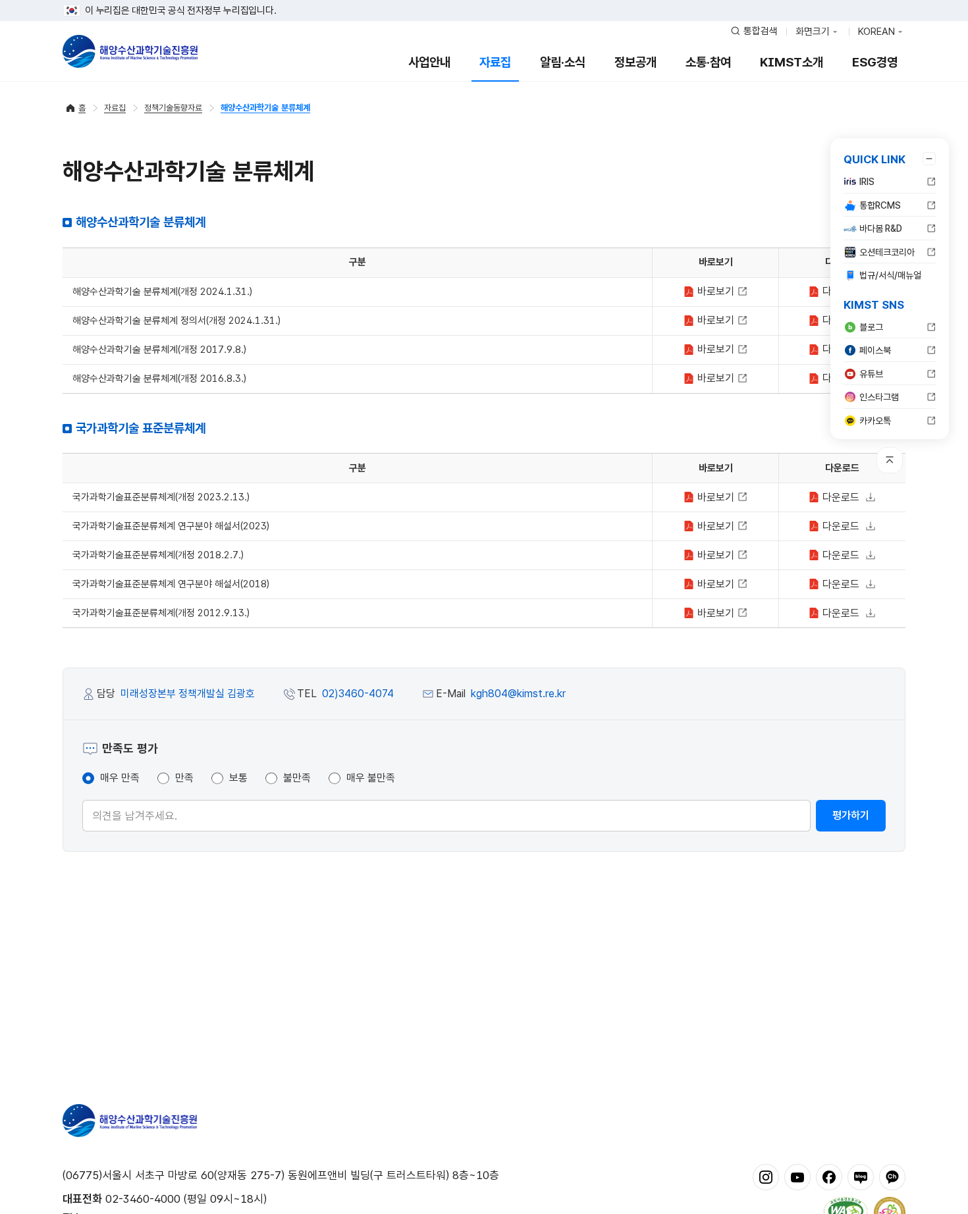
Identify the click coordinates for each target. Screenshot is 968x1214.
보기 (717, 291)
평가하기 (850, 815)
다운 (839, 497)
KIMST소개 (791, 62)
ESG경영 (875, 62)
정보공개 (635, 62)
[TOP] (889, 460)
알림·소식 (562, 62)
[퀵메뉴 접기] (929, 158)
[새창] (766, 1176)
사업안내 (429, 62)
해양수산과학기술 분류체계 (265, 108)
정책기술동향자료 (173, 108)
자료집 (495, 62)
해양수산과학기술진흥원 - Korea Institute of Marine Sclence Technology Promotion (130, 51)
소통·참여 (708, 62)
